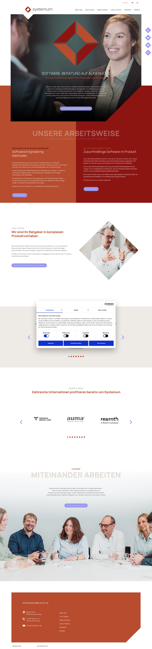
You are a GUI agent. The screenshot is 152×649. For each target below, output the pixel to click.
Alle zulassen (101, 343)
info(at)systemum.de (34, 626)
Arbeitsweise (102, 10)
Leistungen (89, 10)
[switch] (66, 335)
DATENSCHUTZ (42, 646)
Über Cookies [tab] (102, 310)
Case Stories (116, 10)
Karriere (127, 10)
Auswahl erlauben (76, 343)
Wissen (137, 10)
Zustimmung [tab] (50, 310)
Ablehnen (51, 343)
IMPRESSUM (16, 646)
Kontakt (125, 3)
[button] (69, 356)
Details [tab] (76, 310)
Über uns (79, 10)
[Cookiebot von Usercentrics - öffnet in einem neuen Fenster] (106, 304)
